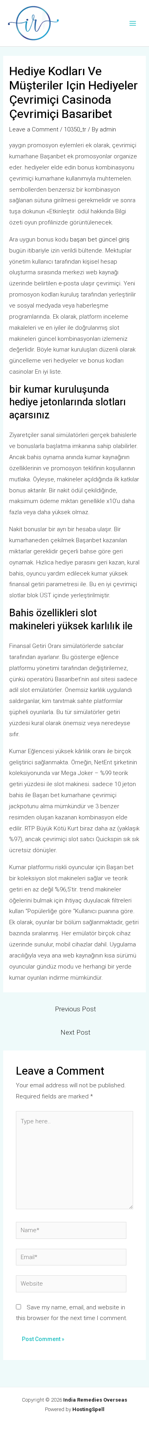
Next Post (75, 1032)
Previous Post (75, 1009)
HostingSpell (88, 1409)
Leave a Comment (33, 129)
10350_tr (75, 129)
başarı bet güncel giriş (100, 239)
